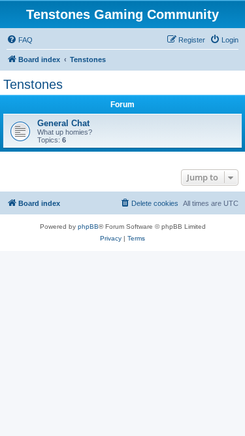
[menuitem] (20, 40)
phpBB (88, 226)
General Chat (63, 123)
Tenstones (33, 84)
